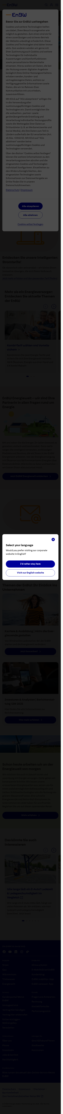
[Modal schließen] (53, 539)
